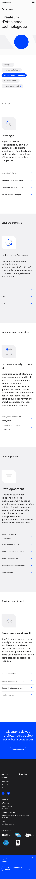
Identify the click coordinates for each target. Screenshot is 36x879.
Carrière (5, 778)
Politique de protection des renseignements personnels (15, 816)
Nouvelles (5, 781)
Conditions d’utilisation (9, 813)
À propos (5, 774)
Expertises (23, 774)
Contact (5, 785)
